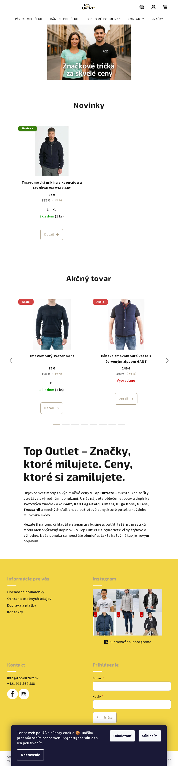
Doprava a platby (21, 605)
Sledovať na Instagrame (131, 642)
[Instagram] (24, 694)
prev (11, 360)
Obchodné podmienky (25, 592)
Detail (49, 234)
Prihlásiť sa (105, 717)
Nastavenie (30, 754)
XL (55, 209)
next (167, 360)
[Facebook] (12, 694)
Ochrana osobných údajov (29, 598)
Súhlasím (150, 735)
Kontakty (15, 612)
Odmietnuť (122, 735)
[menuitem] (28, 19)
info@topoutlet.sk (23, 678)
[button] (9, 52)
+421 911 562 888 (21, 683)
